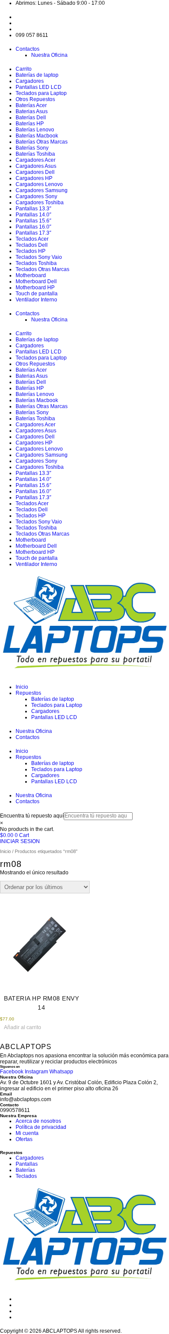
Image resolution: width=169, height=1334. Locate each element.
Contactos (27, 49)
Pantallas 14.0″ (33, 215)
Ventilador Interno (36, 300)
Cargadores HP (34, 178)
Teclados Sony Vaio (39, 257)
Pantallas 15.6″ (33, 221)
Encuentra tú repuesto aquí (32, 816)
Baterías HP (30, 124)
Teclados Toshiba (36, 263)
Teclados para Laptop (41, 93)
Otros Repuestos (35, 99)
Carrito (24, 69)
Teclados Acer (32, 239)
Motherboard (31, 275)
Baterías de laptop (37, 75)
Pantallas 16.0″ (33, 227)
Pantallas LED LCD (39, 87)
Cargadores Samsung (42, 190)
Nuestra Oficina (49, 55)
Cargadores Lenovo (39, 184)
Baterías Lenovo (35, 130)
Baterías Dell (31, 117)
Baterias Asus (32, 111)
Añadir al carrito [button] (22, 1027)
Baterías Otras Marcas (42, 142)
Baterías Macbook (37, 136)
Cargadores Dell (35, 172)
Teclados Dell (32, 245)
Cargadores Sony (36, 196)
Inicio (22, 687)
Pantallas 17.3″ (33, 233)
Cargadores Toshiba (40, 202)
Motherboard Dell (36, 281)
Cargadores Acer (35, 160)
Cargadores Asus (36, 166)
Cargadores (30, 81)
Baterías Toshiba (35, 154)
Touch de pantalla (37, 294)
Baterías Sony (32, 148)
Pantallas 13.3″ (33, 209)
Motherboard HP (35, 287)
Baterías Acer (31, 105)
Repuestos (28, 693)
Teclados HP (31, 251)
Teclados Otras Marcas (42, 269)
